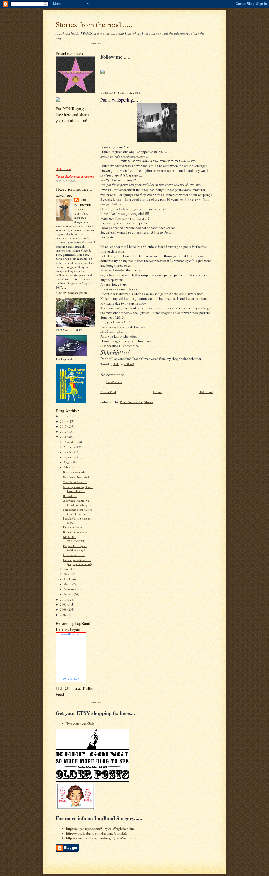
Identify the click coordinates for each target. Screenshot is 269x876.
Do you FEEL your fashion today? (75, 548)
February (69, 589)
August (68, 462)
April (67, 579)
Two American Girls (80, 723)
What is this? (71, 679)
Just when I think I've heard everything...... (77, 503)
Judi (83, 200)
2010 (63, 599)
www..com (71, 634)
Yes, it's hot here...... (75, 482)
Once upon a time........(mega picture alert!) (77, 562)
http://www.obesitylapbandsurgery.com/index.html (102, 838)
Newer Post (108, 391)
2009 (63, 604)
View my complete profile (71, 293)
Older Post (206, 391)
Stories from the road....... (95, 24)
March (68, 584)
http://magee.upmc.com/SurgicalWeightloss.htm (100, 828)
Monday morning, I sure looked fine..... (78, 489)
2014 (63, 421)
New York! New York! (77, 477)
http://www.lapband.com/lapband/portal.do (97, 833)
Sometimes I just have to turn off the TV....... (78, 512)
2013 (63, 426)
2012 (63, 432)
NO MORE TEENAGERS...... (76, 539)
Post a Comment (114, 382)
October (69, 452)
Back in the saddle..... (76, 472)
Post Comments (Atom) (136, 401)
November (70, 447)
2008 (63, 609)
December (70, 442)
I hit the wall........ (74, 555)
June (67, 569)
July (66, 467)
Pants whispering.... (75, 527)
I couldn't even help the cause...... (77, 520)
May (67, 574)
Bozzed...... (70, 496)
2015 (63, 416)
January (69, 594)
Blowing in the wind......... (79, 532)
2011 (63, 437)
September (70, 457)
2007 (63, 615)
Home (157, 391)
